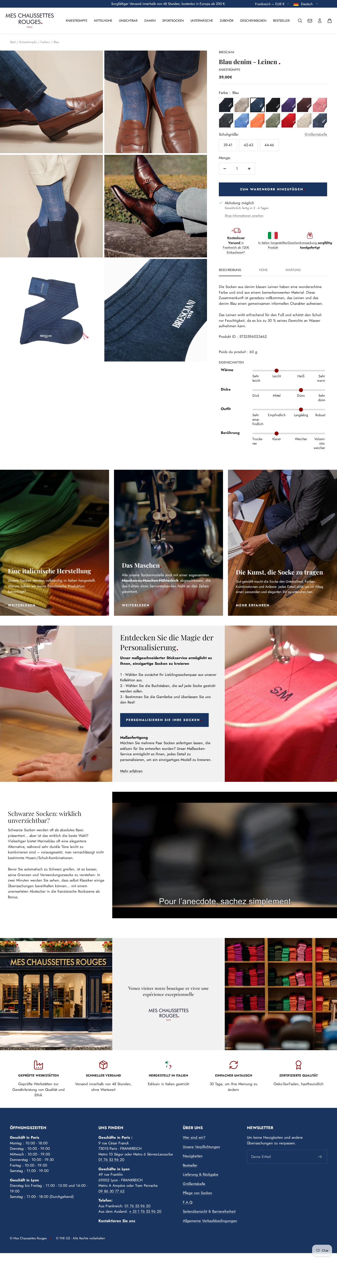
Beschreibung (230, 270)
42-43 (248, 145)
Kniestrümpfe (76, 20)
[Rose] (320, 105)
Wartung (293, 270)
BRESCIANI (226, 52)
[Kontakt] (309, 20)
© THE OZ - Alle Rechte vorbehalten (80, 1238)
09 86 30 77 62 (111, 1191)
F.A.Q (187, 1202)
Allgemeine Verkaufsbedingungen (210, 1221)
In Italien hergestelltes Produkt (272, 245)
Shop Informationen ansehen (244, 215)
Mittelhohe (103, 20)
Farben (45, 42)
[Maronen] (304, 105)
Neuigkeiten (193, 1156)
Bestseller (281, 20)
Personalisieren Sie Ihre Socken (163, 720)
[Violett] (288, 105)
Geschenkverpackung (310, 245)
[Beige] (241, 105)
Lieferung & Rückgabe (200, 1174)
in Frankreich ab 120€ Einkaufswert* (236, 245)
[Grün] (273, 120)
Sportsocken (173, 20)
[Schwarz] (273, 105)
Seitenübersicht (195, 1211)
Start (13, 42)
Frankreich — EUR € (269, 3)
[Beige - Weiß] (304, 120)
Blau (56, 42)
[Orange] (257, 120)
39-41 (228, 145)
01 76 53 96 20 (111, 1159)
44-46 (269, 145)
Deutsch (307, 3)
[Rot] (288, 120)
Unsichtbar (128, 20)
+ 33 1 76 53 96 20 (145, 1211)
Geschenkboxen (253, 20)
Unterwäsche (201, 20)
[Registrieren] (320, 1156)
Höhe (263, 270)
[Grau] (226, 120)
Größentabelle (316, 134)
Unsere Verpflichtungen (201, 1147)
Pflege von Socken (197, 1193)
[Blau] (226, 105)
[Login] (319, 20)
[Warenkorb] (329, 20)
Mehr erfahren (131, 771)
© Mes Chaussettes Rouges (28, 1238)
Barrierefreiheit (224, 1211)
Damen (150, 20)
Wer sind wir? (194, 1137)
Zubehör (226, 20)
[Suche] (300, 20)
